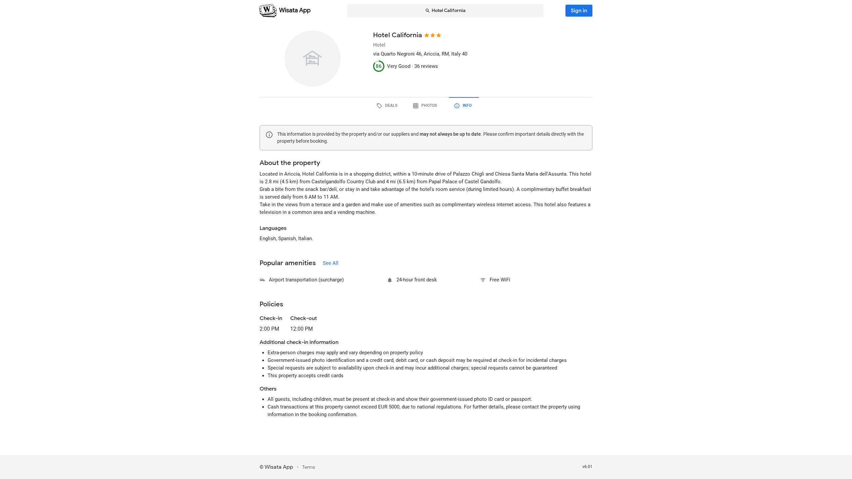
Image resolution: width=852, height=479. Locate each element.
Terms (308, 467)
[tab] (388, 105)
